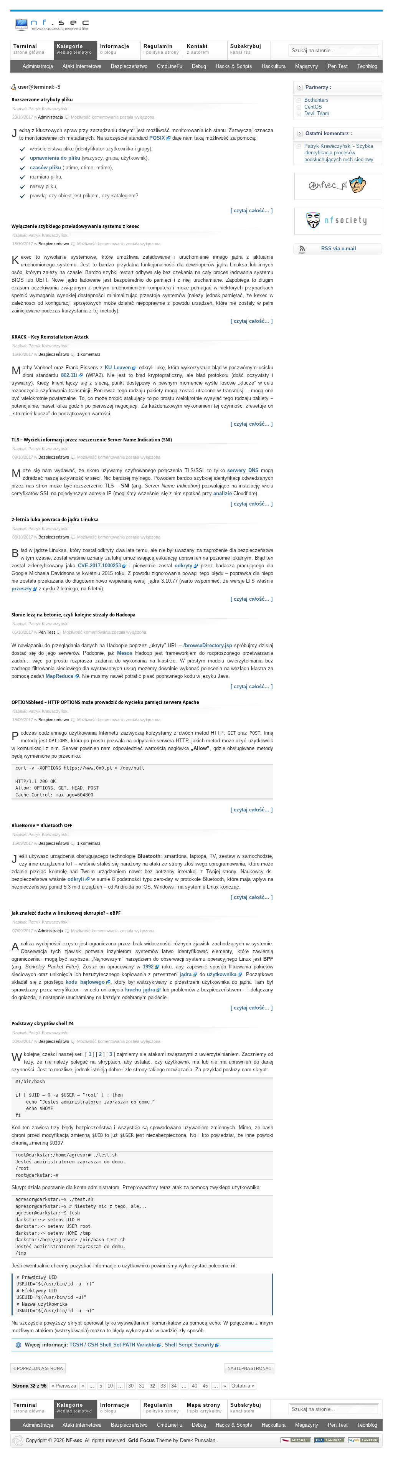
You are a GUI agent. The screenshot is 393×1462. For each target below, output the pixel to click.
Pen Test (338, 66)
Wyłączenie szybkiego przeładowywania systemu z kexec (75, 226)
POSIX (157, 138)
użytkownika (221, 974)
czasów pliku (45, 167)
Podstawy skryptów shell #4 (43, 1023)
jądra (186, 974)
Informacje (114, 49)
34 (174, 1386)
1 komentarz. (89, 354)
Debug (199, 66)
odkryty (183, 565)
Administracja (38, 66)
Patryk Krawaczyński (328, 146)
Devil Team (316, 113)
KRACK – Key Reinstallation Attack (50, 337)
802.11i (69, 375)
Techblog (367, 66)
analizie (222, 493)
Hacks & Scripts (234, 66)
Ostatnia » (242, 1386)
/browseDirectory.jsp (207, 645)
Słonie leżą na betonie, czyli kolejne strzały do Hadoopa (73, 615)
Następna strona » (249, 1368)
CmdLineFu (169, 66)
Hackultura (274, 66)
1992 (148, 967)
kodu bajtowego (85, 982)
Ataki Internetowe (82, 66)
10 (110, 1386)
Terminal (29, 49)
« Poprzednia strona (38, 1368)
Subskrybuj (245, 49)
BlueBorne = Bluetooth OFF (42, 825)
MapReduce (59, 676)
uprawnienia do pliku (55, 158)
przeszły (21, 588)
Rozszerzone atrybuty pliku (42, 99)
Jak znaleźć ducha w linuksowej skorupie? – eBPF (66, 913)
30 (131, 1386)
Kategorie (74, 49)
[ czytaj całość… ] (251, 210)
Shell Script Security (189, 1345)
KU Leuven (118, 367)
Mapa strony (204, 1408)
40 (194, 1386)
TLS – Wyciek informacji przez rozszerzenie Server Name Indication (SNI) (92, 440)
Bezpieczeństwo (129, 66)
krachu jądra (140, 990)
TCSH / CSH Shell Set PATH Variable (112, 1345)
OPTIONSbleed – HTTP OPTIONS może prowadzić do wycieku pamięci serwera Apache (105, 702)
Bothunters (316, 100)
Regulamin (161, 49)
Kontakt (198, 49)
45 (205, 1386)
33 (163, 1386)
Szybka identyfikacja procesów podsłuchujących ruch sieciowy (338, 153)
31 (141, 1386)
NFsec (74, 1440)
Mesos (124, 653)
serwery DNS (243, 470)
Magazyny (306, 66)
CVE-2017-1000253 (99, 565)
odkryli (76, 879)
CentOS (313, 107)
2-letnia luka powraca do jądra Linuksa (55, 519)
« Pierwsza (63, 1386)
